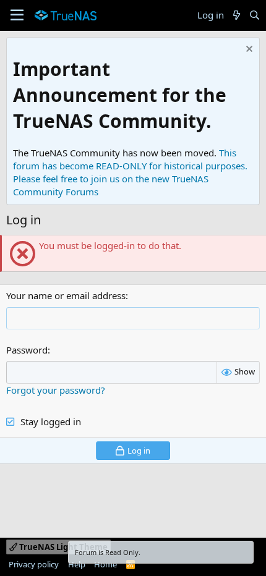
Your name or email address (66, 295)
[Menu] (17, 15)
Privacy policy (34, 564)
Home (105, 564)
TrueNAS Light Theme (62, 547)
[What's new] (236, 15)
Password (27, 350)
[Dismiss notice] (247, 50)
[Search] (255, 15)
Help (76, 564)
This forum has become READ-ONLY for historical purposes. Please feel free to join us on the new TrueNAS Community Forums (130, 172)
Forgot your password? (55, 390)
